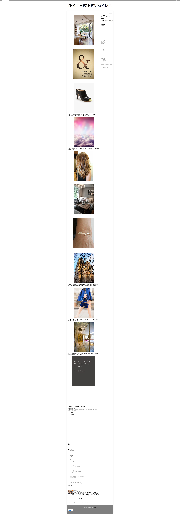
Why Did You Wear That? (104, 67)
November (71, 451)
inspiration (80, 409)
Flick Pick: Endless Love (73, 467)
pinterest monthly (70, 410)
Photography (89, 409)
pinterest (96, 409)
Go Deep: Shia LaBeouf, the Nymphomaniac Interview (77, 476)
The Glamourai (103, 59)
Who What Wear (103, 66)
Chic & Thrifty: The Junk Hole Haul (75, 470)
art (70, 409)
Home (84, 437)
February (71, 461)
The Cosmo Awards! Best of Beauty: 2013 (75, 482)
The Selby (102, 62)
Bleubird (102, 43)
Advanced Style (103, 40)
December (71, 450)
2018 (70, 444)
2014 (70, 449)
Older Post (97, 437)
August (71, 455)
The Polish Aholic (103, 60)
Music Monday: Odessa (73, 465)
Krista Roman (75, 490)
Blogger (95, 507)
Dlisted (102, 51)
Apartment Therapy (103, 41)
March (71, 460)
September (71, 454)
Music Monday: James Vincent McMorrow (75, 471)
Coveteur (102, 49)
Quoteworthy (71, 472)
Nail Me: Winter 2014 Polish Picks (74, 477)
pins (93, 409)
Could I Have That (103, 48)
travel (75, 410)
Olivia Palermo (103, 57)
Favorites (77, 409)
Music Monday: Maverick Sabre (74, 478)
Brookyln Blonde (103, 44)
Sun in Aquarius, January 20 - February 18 (75, 466)
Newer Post (70, 437)
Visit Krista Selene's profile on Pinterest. (106, 36)
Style (74, 410)
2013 (70, 485)
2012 (70, 486)
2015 (70, 448)
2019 (70, 443)
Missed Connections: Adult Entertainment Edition (76, 481)
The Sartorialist (103, 61)
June (70, 456)
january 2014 (84, 409)
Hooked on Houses (103, 53)
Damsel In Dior (103, 50)
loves (86, 409)
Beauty (72, 409)
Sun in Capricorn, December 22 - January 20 (76, 483)
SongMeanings (103, 58)
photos (92, 409)
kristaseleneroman (103, 25)
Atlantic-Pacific (103, 42)
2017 (70, 445)
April (71, 459)
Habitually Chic (103, 52)
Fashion (75, 409)
